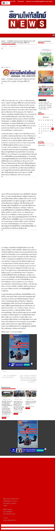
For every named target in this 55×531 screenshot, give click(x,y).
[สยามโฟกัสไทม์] (3, 35)
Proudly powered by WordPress (18, 528)
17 (41, 128)
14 (50, 126)
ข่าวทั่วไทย (4, 371)
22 (52, 128)
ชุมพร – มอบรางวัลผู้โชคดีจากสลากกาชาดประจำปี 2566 (9, 376)
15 (52, 126)
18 (43, 128)
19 (45, 128)
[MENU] (53, 35)
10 (41, 126)
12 (45, 126)
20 (48, 128)
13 (48, 126)
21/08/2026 (5, 397)
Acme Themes (41, 528)
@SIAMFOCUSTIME (13, 46)
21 (50, 128)
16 (39, 128)
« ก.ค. (39, 137)
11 (43, 126)
